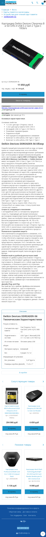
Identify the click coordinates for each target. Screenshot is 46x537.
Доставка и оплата (30, 512)
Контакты (32, 515)
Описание (23, 311)
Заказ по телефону (23, 100)
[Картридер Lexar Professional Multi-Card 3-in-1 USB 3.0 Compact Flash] (12, 459)
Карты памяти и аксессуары (16, 12)
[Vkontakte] (21, 521)
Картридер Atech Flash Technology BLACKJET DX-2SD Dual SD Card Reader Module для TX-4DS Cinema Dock (34, 474)
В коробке (23, 372)
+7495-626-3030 (23, 528)
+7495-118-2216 (23, 526)
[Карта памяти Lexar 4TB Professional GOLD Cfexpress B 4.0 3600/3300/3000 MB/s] (12, 396)
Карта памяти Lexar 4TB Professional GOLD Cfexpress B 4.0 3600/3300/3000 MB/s (12, 409)
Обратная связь (15, 512)
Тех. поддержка (16, 515)
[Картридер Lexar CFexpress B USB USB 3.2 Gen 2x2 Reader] (34, 396)
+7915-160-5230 (23, 530)
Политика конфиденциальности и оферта (23, 508)
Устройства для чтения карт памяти (20, 14)
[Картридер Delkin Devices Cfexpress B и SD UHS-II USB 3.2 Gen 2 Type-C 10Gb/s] (23, 54)
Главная (5, 9)
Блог (25, 515)
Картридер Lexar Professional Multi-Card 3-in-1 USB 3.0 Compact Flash (12, 472)
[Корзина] (42, 3)
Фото (14, 9)
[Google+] (24, 521)
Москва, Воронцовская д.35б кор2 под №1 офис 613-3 (22, 108)
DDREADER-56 (10, 16)
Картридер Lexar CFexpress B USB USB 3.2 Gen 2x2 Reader (34, 408)
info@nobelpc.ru (24, 533)
